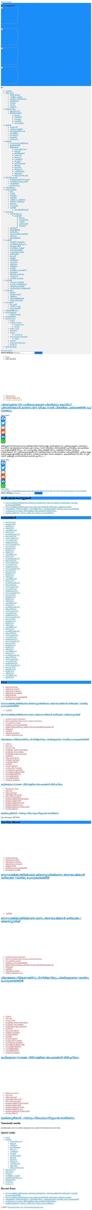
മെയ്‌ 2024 (9, 577)
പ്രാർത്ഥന (10, 187)
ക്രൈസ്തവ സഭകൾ (13, 693)
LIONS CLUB (15, 306)
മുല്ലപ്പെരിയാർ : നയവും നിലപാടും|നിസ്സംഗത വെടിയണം (25, 85)
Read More (5, 489)
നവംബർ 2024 (11, 565)
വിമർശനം (14, 260)
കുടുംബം (9, 212)
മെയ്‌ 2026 (9, 528)
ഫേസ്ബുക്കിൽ (16, 250)
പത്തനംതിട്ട (19, 171)
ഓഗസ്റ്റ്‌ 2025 (10, 546)
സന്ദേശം (9, 290)
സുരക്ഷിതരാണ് (12, 778)
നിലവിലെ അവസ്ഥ (13, 795)
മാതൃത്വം (14, 232)
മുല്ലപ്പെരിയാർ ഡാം (14, 805)
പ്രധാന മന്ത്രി (16, 129)
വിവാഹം (13, 236)
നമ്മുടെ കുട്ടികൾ (12, 760)
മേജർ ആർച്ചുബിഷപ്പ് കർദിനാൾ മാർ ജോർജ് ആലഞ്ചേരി (29, 727)
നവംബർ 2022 (11, 613)
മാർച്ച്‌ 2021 (9, 653)
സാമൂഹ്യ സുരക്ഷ (13, 768)
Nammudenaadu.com (15, 1207)
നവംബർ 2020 (11, 661)
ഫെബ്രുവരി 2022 (12, 631)
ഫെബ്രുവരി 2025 (12, 558)
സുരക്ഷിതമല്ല (12, 776)
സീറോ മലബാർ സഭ (14, 735)
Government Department (18, 337)
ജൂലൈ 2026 (10, 524)
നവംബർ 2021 (11, 637)
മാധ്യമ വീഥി (15, 246)
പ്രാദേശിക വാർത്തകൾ (20, 288)
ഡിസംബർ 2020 (12, 659)
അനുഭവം (9, 93)
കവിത (12, 193)
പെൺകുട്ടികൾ (11, 762)
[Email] (46, 427)
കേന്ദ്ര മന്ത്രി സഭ (17, 131)
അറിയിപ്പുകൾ (11, 177)
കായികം (13, 195)
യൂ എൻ (13, 304)
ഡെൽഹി (14, 135)
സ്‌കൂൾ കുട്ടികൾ (12, 780)
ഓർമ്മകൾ (14, 101)
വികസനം (14, 139)
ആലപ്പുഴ (18, 169)
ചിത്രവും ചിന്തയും (18, 200)
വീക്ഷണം (14, 266)
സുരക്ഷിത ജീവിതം (13, 774)
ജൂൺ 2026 (9, 526)
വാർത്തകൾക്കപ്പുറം (18, 244)
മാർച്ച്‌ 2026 (9, 532)
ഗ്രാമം (13, 103)
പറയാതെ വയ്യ (17, 252)
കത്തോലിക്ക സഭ (12, 398)
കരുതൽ (18, 216)
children (8, 744)
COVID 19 (18, 335)
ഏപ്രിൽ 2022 (11, 627)
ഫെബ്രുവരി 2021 (12, 655)
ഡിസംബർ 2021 (12, 635)
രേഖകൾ (9, 729)
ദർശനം (13, 107)
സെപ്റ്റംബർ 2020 (12, 665)
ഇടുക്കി (17, 165)
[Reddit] (46, 432)
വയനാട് (17, 155)
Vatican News (19, 324)
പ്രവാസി (14, 276)
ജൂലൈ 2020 (10, 669)
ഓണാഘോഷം (11, 687)
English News (10, 318)
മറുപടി (13, 256)
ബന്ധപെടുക (11, 347)
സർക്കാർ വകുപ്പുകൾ (19, 181)
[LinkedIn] (46, 436)
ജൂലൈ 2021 (10, 645)
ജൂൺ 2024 (9, 575)
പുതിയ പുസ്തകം (16, 278)
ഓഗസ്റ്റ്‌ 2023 (10, 595)
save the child (10, 748)
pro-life (17, 326)
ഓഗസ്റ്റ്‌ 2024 (10, 571)
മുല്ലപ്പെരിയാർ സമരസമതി (17, 807)
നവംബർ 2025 (11, 540)
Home (7, 1137)
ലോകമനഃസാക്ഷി (12, 699)
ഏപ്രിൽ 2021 (11, 651)
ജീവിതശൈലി (15, 113)
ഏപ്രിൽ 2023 (11, 603)
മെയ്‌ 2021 (9, 649)
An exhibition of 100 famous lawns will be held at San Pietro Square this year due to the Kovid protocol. (38, 491)
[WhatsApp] (46, 441)
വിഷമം (13, 258)
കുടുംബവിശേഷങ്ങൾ (19, 234)
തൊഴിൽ (18, 117)
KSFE (16, 339)
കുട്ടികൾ (13, 228)
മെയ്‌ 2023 (9, 601)
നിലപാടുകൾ (11, 793)
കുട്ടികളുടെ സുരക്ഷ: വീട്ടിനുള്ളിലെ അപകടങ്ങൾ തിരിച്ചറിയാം (26, 66)
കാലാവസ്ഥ (15, 185)
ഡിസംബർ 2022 (12, 611)
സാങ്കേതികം (10, 316)
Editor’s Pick (14, 329)
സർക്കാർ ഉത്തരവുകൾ (19, 179)
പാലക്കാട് (18, 159)
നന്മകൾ (22, 226)
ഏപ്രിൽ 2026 (11, 530)
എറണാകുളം (19, 163)
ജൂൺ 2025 (9, 550)
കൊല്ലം (18, 173)
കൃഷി (16, 115)
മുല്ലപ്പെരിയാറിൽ (13, 801)
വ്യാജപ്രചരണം (12, 733)
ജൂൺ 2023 (9, 599)
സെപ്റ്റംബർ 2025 (12, 544)
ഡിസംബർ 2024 (12, 563)
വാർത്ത (8, 280)
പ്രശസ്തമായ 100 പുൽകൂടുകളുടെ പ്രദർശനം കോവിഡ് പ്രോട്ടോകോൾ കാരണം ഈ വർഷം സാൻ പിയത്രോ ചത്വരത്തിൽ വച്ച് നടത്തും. (46, 407)
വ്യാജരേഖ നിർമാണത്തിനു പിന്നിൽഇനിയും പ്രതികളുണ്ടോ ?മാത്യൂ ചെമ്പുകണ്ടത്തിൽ (37, 46)
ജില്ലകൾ (14, 147)
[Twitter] (46, 423)
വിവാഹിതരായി (16, 300)
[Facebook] (46, 418)
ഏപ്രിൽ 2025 (11, 554)
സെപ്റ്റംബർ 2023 (12, 593)
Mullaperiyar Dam (11, 789)
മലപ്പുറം (17, 157)
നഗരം (12, 105)
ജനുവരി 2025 (10, 561)
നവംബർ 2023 (11, 589)
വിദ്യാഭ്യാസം (11, 310)
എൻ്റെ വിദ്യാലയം (18, 99)
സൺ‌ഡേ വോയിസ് (18, 270)
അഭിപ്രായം (15, 95)
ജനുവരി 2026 (10, 536)
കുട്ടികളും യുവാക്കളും (14, 752)
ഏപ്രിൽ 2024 (11, 579)
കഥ (11, 191)
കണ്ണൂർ (17, 151)
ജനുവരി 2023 (10, 609)
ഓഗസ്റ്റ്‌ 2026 (10, 522)
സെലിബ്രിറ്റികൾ (21, 210)
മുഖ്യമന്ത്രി (15, 145)
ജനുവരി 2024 (10, 585)
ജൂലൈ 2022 (10, 621)
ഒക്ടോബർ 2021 (11, 639)
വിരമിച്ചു (13, 296)
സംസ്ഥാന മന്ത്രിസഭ (19, 143)
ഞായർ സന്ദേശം (17, 274)
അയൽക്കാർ (15, 238)
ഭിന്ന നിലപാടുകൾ (13, 797)
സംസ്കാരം (14, 206)
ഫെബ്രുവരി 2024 (12, 583)
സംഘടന (9, 302)
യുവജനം (14, 272)
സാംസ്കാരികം (11, 189)
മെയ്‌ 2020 (9, 673)
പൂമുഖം (8, 91)
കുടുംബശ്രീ (15, 308)
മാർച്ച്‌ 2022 (9, 629)
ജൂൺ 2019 (9, 677)
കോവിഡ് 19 (15, 111)
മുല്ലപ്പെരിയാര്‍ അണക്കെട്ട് (16, 799)
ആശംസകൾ (15, 294)
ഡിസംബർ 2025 (12, 538)
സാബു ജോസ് (11, 766)
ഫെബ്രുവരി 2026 (12, 534)
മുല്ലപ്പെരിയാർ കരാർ (14, 803)
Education (13, 331)
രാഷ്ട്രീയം (14, 133)
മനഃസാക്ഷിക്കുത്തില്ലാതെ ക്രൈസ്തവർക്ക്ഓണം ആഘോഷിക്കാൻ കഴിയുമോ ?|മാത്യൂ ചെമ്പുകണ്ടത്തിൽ (45, 25)
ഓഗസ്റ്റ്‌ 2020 (10, 667)
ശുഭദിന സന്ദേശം (17, 242)
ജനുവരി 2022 (10, 633)
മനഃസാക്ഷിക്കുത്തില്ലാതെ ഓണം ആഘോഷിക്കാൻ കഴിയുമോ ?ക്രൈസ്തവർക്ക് (34, 27)
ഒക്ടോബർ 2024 (11, 567)
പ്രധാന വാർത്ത (17, 282)
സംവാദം (13, 262)
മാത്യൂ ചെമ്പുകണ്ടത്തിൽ (16, 697)
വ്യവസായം (15, 314)
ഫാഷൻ (17, 121)
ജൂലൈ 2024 (10, 573)
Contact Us (9, 1184)
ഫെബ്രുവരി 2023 (12, 607)
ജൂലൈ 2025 (10, 548)
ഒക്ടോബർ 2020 (11, 663)
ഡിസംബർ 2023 (12, 587)
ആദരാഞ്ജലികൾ (17, 298)
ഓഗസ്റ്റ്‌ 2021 (10, 643)
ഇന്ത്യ (8, 125)
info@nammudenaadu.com (33, 1207)
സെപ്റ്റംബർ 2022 (12, 617)
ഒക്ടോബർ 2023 (11, 591)
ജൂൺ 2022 (9, 623)
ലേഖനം (13, 204)
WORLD (13, 345)
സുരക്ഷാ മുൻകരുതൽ (14, 772)
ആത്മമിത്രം (15, 230)
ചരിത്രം (13, 198)
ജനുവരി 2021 (10, 657)
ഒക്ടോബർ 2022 (11, 615)
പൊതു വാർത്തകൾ (18, 284)
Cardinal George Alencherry (15, 719)
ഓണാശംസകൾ (12, 689)
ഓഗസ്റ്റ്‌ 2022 (10, 619)
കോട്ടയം (18, 167)
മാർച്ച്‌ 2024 (9, 581)
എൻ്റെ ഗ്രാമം (16, 97)
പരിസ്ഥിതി (23, 224)
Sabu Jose (8, 746)
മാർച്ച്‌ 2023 (9, 605)
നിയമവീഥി (14, 254)
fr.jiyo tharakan (81, 491)
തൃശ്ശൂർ (17, 161)
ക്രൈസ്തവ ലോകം (13, 691)
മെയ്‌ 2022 (9, 625)
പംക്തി (8, 240)
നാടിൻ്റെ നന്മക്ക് (17, 248)
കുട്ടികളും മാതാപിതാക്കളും (16, 750)
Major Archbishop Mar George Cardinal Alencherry (23, 721)
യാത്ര (12, 268)
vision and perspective (18, 343)
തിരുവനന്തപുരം (21, 175)
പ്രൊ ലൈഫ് (15, 214)
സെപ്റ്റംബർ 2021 (12, 641)
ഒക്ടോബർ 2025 (11, 542)
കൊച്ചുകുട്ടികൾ (12, 758)
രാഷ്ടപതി (14, 127)
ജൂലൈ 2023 (10, 597)
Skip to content (6, 2)
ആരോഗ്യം (10, 109)
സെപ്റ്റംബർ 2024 (12, 569)
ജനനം (21, 218)
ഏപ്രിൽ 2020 (11, 675)
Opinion (13, 341)
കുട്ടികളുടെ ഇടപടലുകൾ (15, 754)
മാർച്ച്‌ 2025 (9, 556)
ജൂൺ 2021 (9, 647)
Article (12, 320)
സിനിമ (13, 208)
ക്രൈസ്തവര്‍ (10, 695)
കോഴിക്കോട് (19, 153)
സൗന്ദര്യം (19, 123)
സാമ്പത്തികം (10, 312)
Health (12, 333)
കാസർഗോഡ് (20, 149)
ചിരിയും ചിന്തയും (17, 202)
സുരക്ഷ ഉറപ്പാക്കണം (14, 770)
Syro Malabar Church (13, 723)
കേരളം (8, 141)
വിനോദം (13, 264)
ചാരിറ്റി (21, 222)
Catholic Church (16, 322)
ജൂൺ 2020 (9, 671)
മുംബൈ (13, 137)
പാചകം (17, 119)
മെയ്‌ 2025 (9, 552)
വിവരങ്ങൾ (14, 183)
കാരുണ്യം (23, 220)
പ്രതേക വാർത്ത (17, 286)
